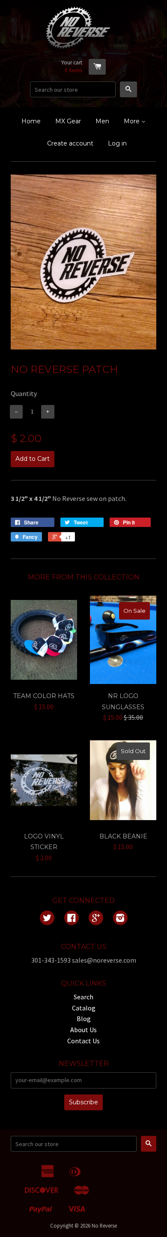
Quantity (24, 393)
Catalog (83, 1008)
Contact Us (83, 1040)
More (132, 121)
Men (102, 121)
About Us (83, 1029)
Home (31, 121)
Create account (70, 143)
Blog (84, 1018)
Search (83, 997)
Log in (117, 143)
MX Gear (68, 121)
